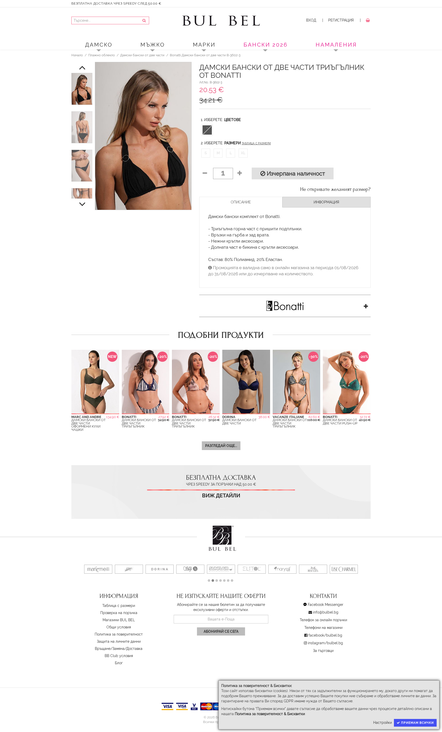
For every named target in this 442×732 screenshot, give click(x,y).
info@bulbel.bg (325, 612)
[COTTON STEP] (190, 569)
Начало (77, 55)
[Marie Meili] (98, 569)
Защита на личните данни (119, 641)
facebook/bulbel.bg (325, 635)
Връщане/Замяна (110, 649)
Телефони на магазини (323, 628)
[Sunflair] (221, 569)
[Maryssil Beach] (282, 569)
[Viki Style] (129, 569)
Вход (311, 20)
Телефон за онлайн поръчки (323, 620)
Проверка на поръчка (118, 613)
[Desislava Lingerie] (313, 569)
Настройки (382, 722)
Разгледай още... (221, 446)
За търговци (323, 651)
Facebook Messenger (325, 605)
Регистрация (341, 20)
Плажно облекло (101, 55)
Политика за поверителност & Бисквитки (270, 714)
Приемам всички (417, 723)
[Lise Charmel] (344, 569)
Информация (326, 202)
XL (243, 153)
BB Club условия (119, 656)
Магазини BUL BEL (119, 620)
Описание (241, 202)
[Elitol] (252, 569)
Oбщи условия (118, 627)
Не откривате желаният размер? (335, 189)
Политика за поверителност (119, 634)
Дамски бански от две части (142, 55)
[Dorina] (160, 569)
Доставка (134, 649)
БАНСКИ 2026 (266, 44)
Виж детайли (221, 496)
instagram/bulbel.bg (325, 643)
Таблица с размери (256, 143)
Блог (119, 663)
